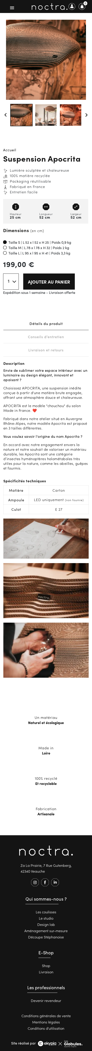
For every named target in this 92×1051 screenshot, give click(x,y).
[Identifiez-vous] (72, 6)
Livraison (46, 971)
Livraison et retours (46, 349)
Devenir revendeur (46, 1000)
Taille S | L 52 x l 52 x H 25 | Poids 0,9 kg (39, 242)
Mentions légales (46, 1021)
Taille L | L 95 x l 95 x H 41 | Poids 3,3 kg (39, 252)
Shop (46, 965)
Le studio (46, 918)
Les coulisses (46, 911)
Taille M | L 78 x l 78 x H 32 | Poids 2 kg (38, 247)
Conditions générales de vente (46, 1015)
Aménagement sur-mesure (46, 930)
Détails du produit (46, 323)
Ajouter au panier (49, 281)
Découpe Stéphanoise (46, 936)
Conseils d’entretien (46, 336)
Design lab (46, 924)
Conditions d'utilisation (46, 1028)
